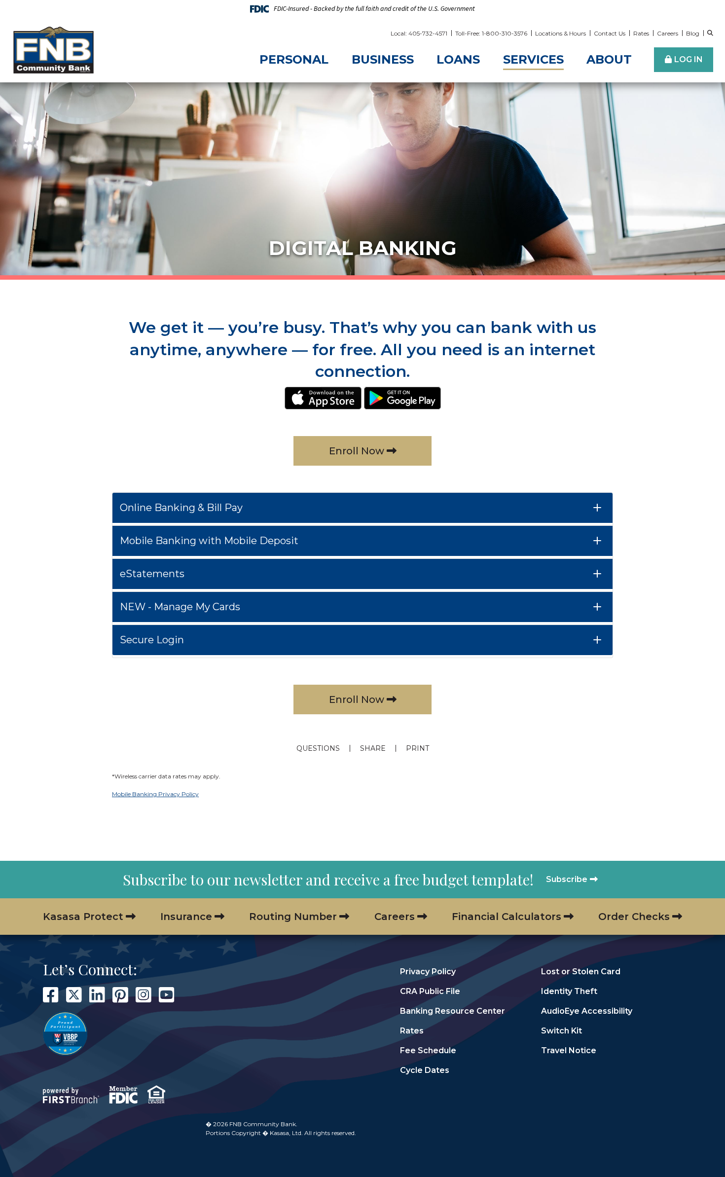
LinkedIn (97, 995)
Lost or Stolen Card (580, 971)
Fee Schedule (428, 1050)
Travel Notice (568, 1050)
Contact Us (609, 33)
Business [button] (383, 59)
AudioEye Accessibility (586, 1011)
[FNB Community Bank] (53, 49)
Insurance (186, 916)
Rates (641, 33)
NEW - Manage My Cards (180, 607)
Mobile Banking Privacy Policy (155, 794)
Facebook (51, 995)
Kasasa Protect (83, 916)
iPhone (323, 398)
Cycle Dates (424, 1070)
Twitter (74, 995)
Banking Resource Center (452, 1011)
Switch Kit (561, 1030)
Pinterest (120, 995)
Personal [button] (293, 59)
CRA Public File (430, 991)
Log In (688, 59)
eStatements (152, 574)
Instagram (143, 995)
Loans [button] (458, 59)
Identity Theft (569, 991)
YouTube (167, 995)
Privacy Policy (428, 971)
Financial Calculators (506, 916)
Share (373, 748)
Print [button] (417, 748)
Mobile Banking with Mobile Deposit (209, 541)
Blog (692, 33)
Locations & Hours (560, 33)
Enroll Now (356, 451)
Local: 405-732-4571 (419, 33)
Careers (667, 33)
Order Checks (634, 916)
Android (402, 398)
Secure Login (152, 640)
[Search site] (710, 33)
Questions (318, 748)
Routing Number (293, 916)
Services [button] (533, 59)
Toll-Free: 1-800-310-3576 (491, 33)
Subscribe (566, 879)
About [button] (609, 59)
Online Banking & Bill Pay (181, 508)
